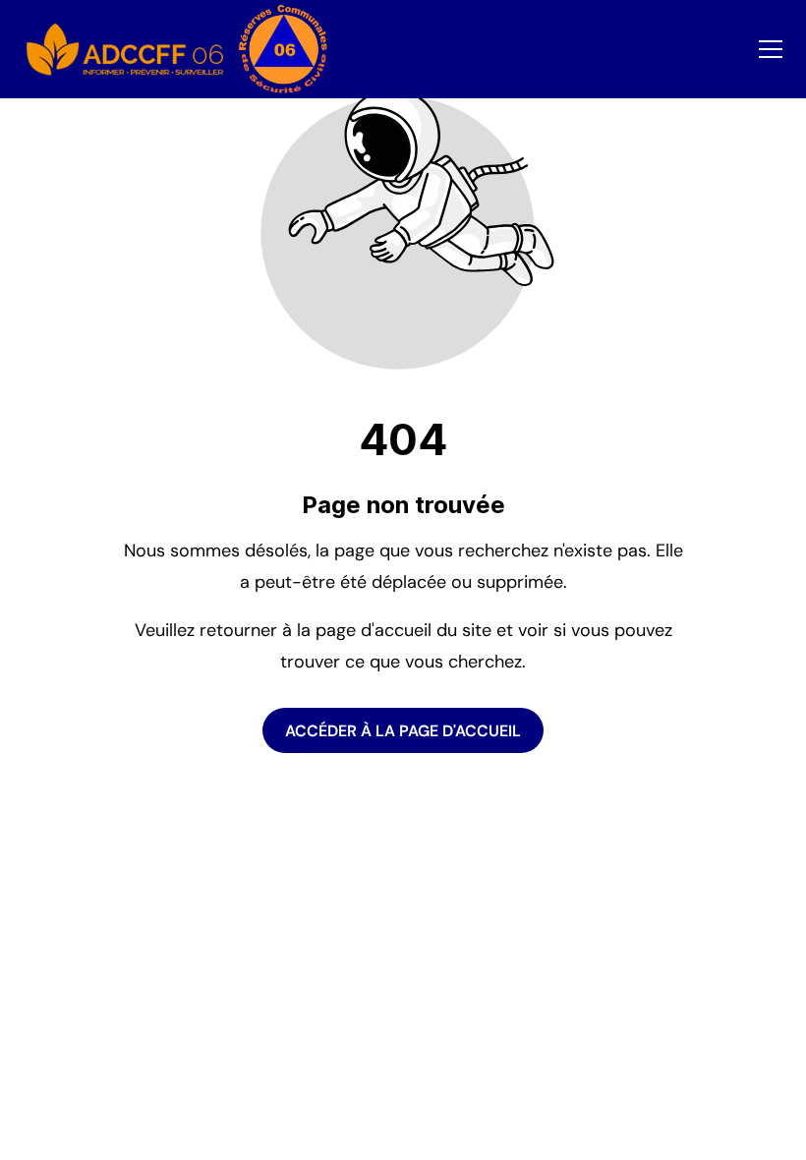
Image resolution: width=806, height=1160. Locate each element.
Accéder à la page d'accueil (403, 730)
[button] (770, 49)
